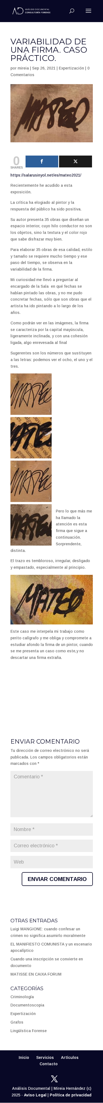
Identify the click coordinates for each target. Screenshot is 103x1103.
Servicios (45, 1057)
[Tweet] (75, 161)
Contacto (49, 1064)
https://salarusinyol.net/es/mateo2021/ (45, 175)
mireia (23, 68)
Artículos (70, 1057)
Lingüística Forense (28, 1031)
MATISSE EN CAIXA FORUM (36, 974)
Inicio (24, 1057)
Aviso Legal (35, 1095)
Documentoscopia (27, 1005)
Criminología (22, 997)
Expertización (71, 68)
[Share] (42, 161)
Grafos (16, 1022)
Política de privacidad (70, 1095)
